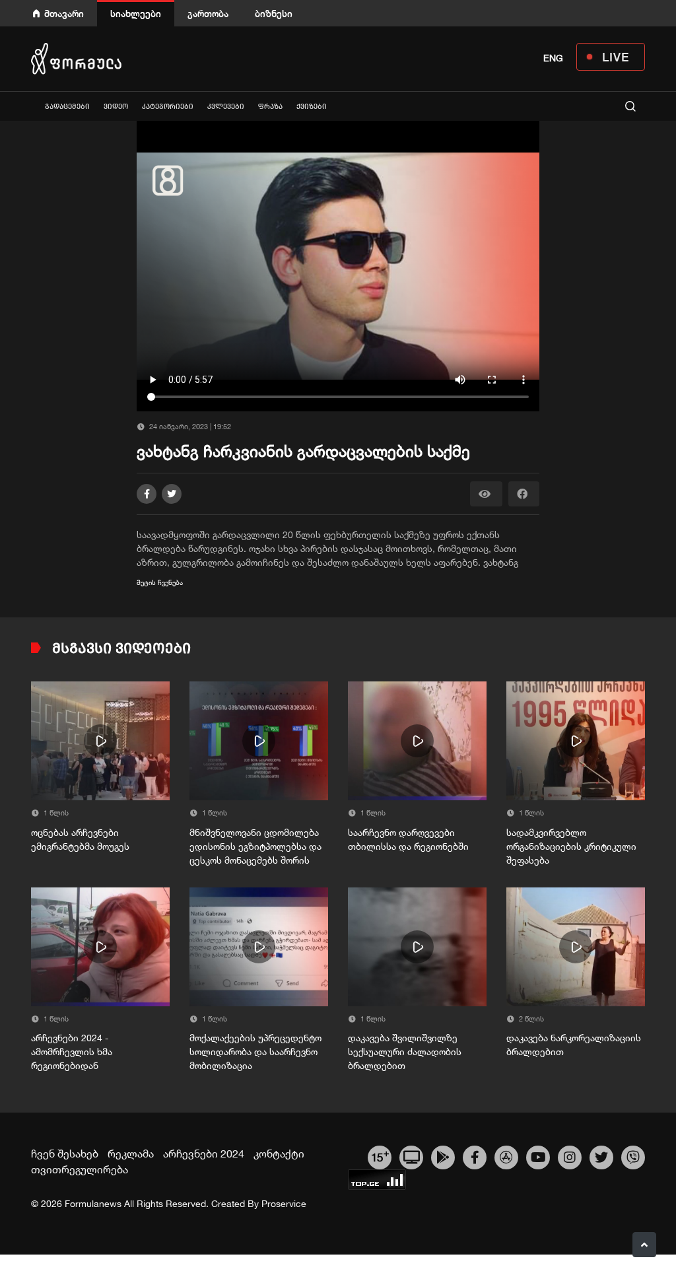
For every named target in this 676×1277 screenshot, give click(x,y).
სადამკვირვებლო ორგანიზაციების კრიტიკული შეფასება (571, 846)
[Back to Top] (644, 1244)
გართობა (207, 13)
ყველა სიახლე (31, 106)
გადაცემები (67, 106)
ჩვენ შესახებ (64, 1153)
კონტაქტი (279, 1153)
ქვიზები (311, 106)
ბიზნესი (273, 13)
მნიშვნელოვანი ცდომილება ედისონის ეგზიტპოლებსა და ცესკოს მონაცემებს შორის (255, 846)
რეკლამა (131, 1153)
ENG (553, 58)
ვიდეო (116, 106)
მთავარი (64, 13)
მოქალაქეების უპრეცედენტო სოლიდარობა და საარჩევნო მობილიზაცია (255, 1052)
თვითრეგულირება (79, 1169)
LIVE (615, 57)
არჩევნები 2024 (203, 1153)
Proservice (283, 1203)
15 (380, 1155)
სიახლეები (135, 13)
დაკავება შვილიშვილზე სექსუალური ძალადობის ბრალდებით (404, 1052)
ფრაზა (270, 106)
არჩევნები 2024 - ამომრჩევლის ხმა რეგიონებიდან (71, 1052)
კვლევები (225, 106)
